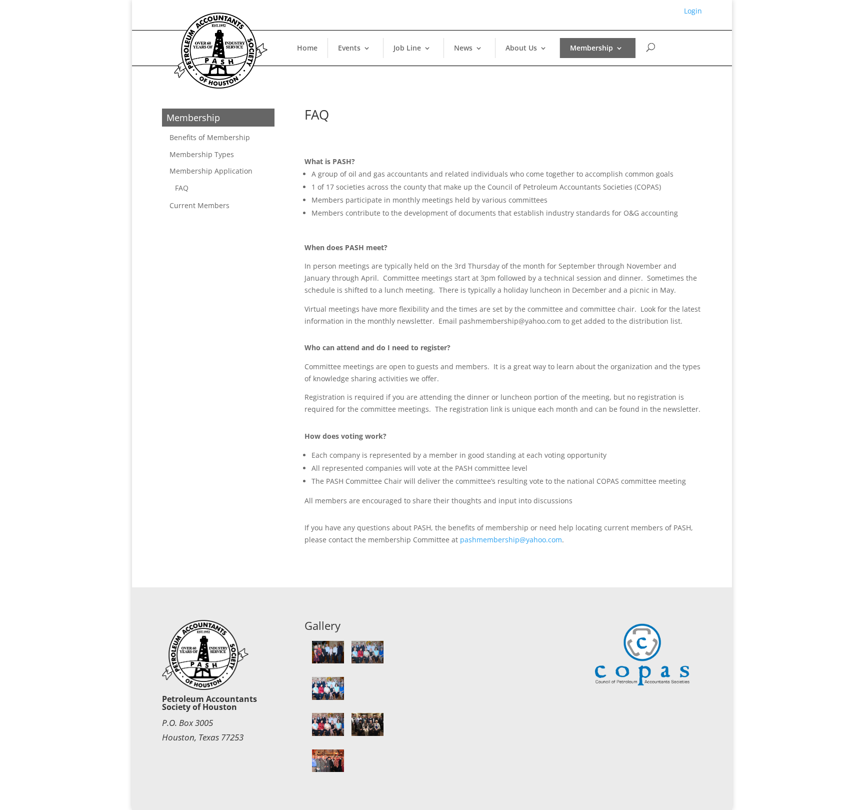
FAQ (181, 188)
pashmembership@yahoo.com (511, 539)
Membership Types (202, 154)
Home (307, 48)
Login (693, 11)
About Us (521, 48)
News (463, 48)
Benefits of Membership (210, 137)
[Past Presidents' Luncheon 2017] (368, 660)
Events (349, 48)
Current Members (200, 205)
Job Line (407, 48)
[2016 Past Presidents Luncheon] (368, 733)
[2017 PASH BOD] (328, 660)
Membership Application (211, 171)
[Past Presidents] (328, 769)
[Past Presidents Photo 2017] (328, 697)
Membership (591, 48)
